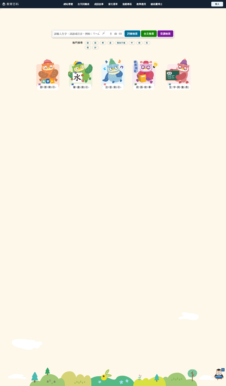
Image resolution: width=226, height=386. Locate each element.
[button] (113, 4)
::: (1, 4)
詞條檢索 (132, 33)
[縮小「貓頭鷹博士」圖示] (223, 369)
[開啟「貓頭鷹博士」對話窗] (219, 374)
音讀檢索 (165, 33)
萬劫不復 (121, 43)
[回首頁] (10, 4)
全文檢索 (149, 33)
